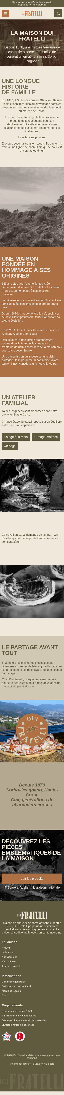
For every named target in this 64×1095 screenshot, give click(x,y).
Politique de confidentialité (16, 986)
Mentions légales (11, 990)
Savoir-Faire (9, 961)
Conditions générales (14, 981)
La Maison (8, 952)
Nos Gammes (9, 956)
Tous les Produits (11, 966)
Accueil (6, 947)
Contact (6, 995)
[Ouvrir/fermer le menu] (5, 13)
